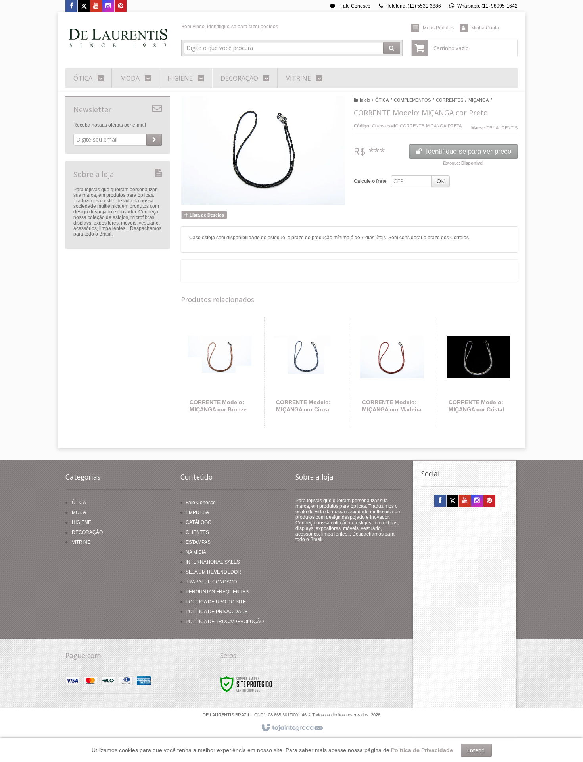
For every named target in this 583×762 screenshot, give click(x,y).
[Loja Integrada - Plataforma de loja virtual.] (292, 727)
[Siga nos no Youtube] (96, 6)
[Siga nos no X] (84, 6)
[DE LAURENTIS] (117, 38)
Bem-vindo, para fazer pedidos (229, 26)
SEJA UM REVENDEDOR (213, 572)
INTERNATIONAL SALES (213, 562)
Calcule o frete (370, 181)
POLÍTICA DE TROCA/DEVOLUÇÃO (225, 621)
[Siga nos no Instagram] (108, 6)
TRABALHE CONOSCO (211, 582)
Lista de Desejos (206, 215)
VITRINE (81, 542)
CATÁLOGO (198, 522)
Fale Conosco (354, 6)
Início (365, 100)
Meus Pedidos (438, 28)
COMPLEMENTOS (412, 100)
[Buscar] (391, 48)
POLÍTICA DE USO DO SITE (216, 602)
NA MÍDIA (196, 552)
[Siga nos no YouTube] (465, 501)
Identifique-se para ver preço (468, 151)
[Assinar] (154, 140)
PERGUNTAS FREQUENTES (217, 592)
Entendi (476, 750)
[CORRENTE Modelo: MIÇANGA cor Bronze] (220, 372)
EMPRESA (197, 512)
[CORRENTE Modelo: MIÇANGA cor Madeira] (392, 372)
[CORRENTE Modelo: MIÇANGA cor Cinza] (306, 372)
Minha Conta (485, 28)
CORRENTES (449, 100)
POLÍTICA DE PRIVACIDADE (217, 611)
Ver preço (224, 396)
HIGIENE (81, 522)
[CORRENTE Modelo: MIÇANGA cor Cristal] (478, 372)
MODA (79, 512)
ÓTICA (382, 100)
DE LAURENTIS (502, 127)
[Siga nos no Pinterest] (121, 6)
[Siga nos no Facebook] (71, 6)
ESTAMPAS (198, 542)
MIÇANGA (478, 100)
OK (441, 181)
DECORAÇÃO (87, 532)
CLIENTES (197, 532)
